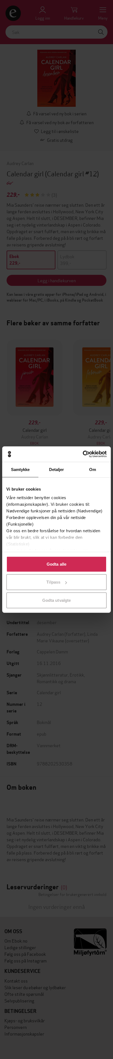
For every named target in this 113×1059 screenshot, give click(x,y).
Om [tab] (92, 469)
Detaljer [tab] (56, 469)
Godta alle (56, 564)
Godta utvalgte (56, 600)
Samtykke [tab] (20, 469)
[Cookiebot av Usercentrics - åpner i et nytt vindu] (83, 454)
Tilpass (53, 582)
